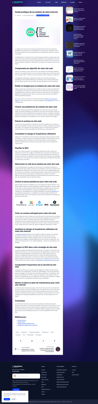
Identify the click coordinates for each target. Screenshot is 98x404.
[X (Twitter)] (32, 341)
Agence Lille (43, 377)
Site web (18, 334)
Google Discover (22, 320)
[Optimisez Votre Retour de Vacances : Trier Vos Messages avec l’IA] (69, 53)
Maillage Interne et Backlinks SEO (26, 323)
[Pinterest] (43, 341)
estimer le (48, 99)
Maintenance (45, 332)
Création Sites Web (41, 15)
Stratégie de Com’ (60, 377)
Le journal (72, 2)
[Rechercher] (85, 2)
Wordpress (38, 334)
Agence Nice (44, 372)
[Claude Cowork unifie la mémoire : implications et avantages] (69, 10)
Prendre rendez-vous (45, 389)
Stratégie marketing (61, 372)
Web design (30, 334)
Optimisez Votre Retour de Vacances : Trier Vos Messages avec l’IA (79, 54)
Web (48, 15)
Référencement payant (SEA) (62, 384)
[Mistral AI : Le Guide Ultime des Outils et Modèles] (69, 19)
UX (24, 334)
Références (63, 2)
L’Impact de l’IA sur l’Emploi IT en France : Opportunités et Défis (79, 87)
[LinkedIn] (54, 341)
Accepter (7, 399)
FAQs (73, 372)
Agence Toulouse (44, 379)
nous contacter (48, 100)
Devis (42, 386)
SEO (31, 152)
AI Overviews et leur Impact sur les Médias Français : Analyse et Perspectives (79, 28)
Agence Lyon (44, 374)
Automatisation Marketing (62, 369)
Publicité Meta (59, 374)
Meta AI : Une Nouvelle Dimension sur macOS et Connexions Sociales (79, 69)
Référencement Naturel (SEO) (63, 382)
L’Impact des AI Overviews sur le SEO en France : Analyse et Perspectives (79, 78)
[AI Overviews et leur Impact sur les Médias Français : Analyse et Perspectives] (69, 28)
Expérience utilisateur (34, 332)
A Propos (43, 369)
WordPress (54, 191)
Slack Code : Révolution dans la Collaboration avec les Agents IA (79, 62)
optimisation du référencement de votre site (48, 260)
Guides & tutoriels (75, 374)
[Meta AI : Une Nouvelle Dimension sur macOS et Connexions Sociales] (69, 69)
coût (52, 99)
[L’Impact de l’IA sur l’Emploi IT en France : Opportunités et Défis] (69, 87)
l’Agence (39, 2)
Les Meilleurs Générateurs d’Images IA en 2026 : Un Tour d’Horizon (79, 45)
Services (43, 394)
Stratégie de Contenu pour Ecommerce (27, 325)
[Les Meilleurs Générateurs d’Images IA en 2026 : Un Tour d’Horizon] (69, 45)
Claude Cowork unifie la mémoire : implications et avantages (79, 10)
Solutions (48, 2)
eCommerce (24, 332)
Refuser (13, 399)
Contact (81, 2)
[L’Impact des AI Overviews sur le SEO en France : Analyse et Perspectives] (69, 78)
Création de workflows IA (62, 386)
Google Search (21, 322)
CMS (17, 332)
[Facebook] (20, 341)
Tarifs (56, 2)
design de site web (21, 234)
